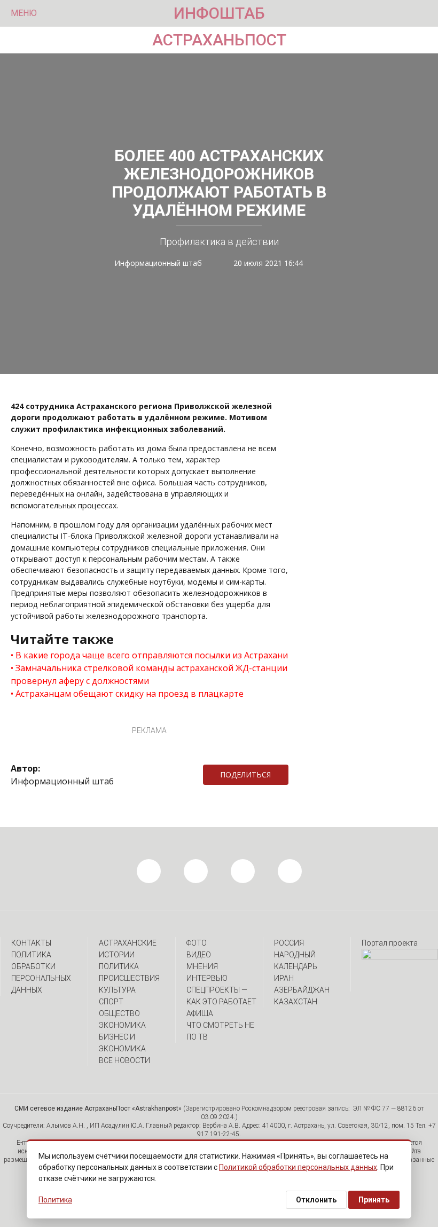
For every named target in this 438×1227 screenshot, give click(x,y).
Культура (117, 990)
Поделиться (245, 774)
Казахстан (295, 1001)
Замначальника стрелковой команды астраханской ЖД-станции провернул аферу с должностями (149, 674)
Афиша (199, 1013)
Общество (119, 1013)
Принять (373, 1199)
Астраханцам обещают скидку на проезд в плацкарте (129, 693)
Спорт (111, 1001)
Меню (24, 13)
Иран (284, 978)
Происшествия (129, 978)
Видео (198, 954)
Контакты (31, 943)
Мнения (202, 966)
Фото (196, 943)
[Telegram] (293, 774)
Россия (289, 943)
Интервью (207, 978)
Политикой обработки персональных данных (298, 1167)
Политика (119, 966)
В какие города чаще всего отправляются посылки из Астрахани (151, 655)
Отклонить (316, 1199)
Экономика (122, 1025)
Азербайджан (302, 990)
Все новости (124, 1060)
